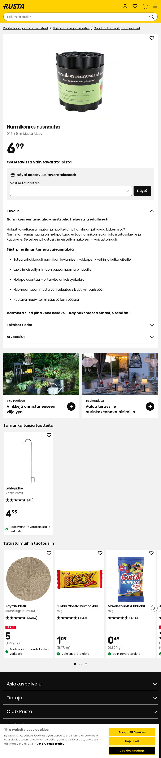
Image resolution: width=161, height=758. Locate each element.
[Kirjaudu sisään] (125, 6)
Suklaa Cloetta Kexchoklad (77, 608)
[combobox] (76, 17)
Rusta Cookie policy (49, 744)
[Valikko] (155, 6)
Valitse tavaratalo (25, 183)
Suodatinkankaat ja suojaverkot (117, 28)
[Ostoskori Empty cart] (145, 6)
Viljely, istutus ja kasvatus (71, 28)
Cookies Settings (132, 751)
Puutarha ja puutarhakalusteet (25, 28)
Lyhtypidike (14, 490)
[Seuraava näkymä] (154, 608)
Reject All (132, 741)
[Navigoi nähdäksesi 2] (80, 664)
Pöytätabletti (20, 608)
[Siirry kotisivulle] (14, 6)
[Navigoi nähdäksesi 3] (86, 664)
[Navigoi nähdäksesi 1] (75, 664)
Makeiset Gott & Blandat (126, 608)
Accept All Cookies (131, 732)
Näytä (142, 190)
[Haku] (152, 17)
